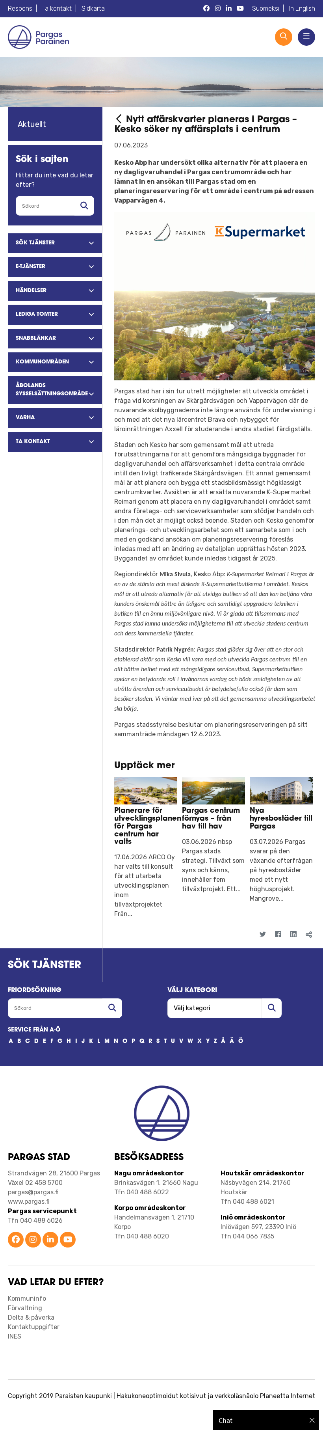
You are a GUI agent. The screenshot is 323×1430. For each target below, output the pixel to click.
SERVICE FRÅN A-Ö (34, 1030)
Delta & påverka (31, 1317)
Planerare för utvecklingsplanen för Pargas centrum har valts (147, 827)
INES (14, 1336)
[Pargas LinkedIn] (229, 8)
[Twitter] (263, 934)
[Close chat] (312, 1420)
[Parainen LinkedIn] (50, 1240)
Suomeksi (265, 8)
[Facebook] (278, 934)
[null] (120, 120)
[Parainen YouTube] (68, 1240)
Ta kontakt (57, 8)
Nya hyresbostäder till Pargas (281, 819)
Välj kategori (192, 990)
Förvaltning (25, 1308)
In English (302, 8)
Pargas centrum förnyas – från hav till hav (211, 819)
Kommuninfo (27, 1298)
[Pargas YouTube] (240, 8)
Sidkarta (93, 8)
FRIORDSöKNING (34, 990)
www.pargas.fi (29, 1201)
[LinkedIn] (294, 934)
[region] (266, 1420)
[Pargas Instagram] (218, 8)
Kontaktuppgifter (33, 1327)
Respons (20, 8)
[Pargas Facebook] (206, 8)
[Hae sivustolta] (84, 206)
